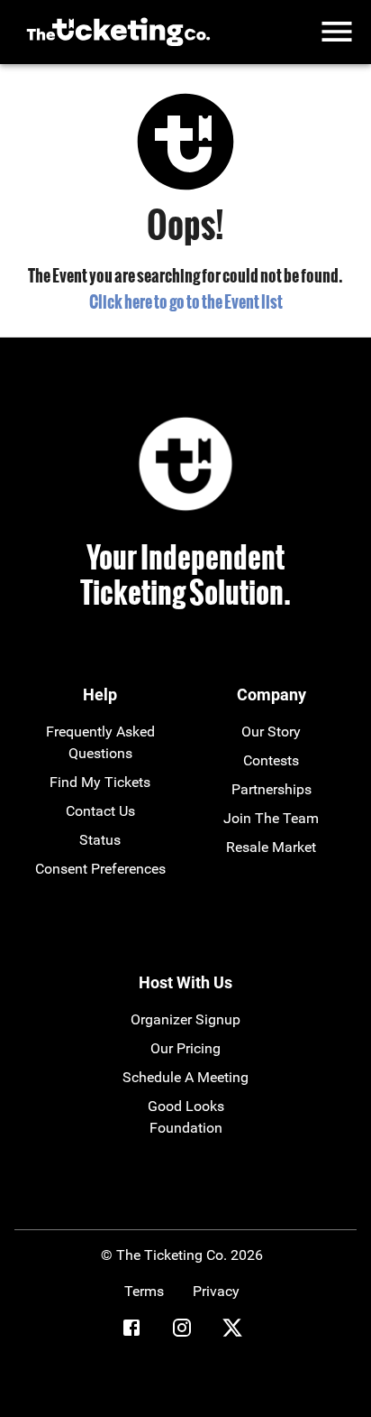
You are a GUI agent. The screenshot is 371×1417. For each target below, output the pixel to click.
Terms (144, 1291)
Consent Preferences (100, 868)
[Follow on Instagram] (182, 1331)
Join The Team (271, 818)
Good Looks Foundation (186, 1116)
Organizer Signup (185, 1019)
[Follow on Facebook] (131, 1331)
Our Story (271, 731)
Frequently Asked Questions (100, 742)
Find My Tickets (100, 782)
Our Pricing (185, 1048)
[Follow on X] (232, 1331)
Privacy (216, 1291)
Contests (271, 760)
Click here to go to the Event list (186, 301)
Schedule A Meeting (185, 1077)
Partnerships (271, 789)
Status (100, 839)
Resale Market (271, 847)
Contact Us (100, 811)
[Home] (118, 32)
